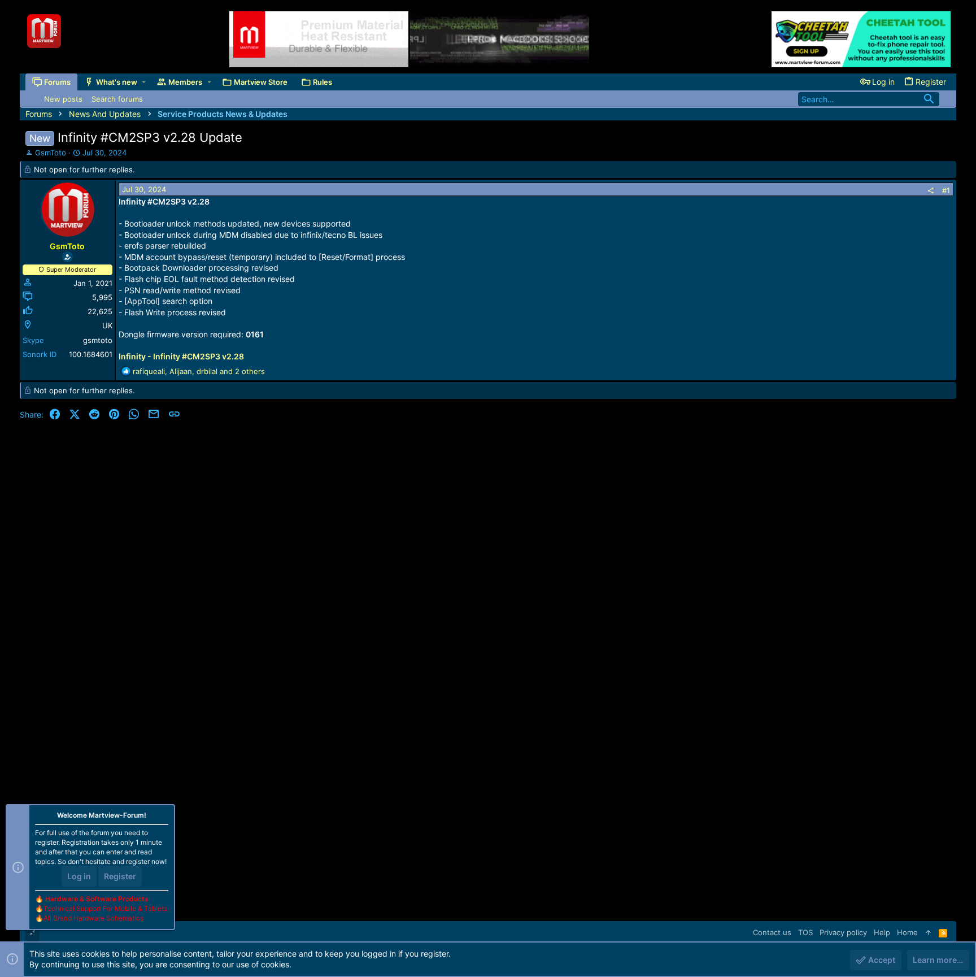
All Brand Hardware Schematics (93, 918)
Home (907, 932)
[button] (144, 82)
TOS (805, 932)
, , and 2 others (199, 371)
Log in (79, 876)
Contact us (772, 932)
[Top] (928, 932)
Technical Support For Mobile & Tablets (105, 908)
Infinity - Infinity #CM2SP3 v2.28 (181, 356)
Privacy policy (843, 932)
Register (120, 876)
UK (107, 325)
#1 (946, 190)
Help (882, 932)
